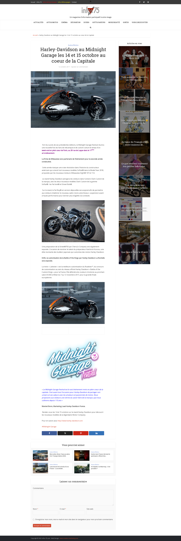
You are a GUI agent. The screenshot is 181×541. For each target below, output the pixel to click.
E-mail (63, 509)
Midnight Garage (49, 426)
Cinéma (64, 22)
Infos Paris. (134, 231)
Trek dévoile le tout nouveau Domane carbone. (134, 186)
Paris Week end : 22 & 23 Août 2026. (134, 57)
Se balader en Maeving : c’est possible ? (100, 467)
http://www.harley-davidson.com (70, 421)
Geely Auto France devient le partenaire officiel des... (100, 455)
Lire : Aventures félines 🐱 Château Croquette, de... (134, 121)
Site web (90, 509)
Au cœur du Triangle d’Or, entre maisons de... (134, 143)
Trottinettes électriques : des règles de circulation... (134, 209)
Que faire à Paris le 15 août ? (134, 253)
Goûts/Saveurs (98, 22)
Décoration (75, 22)
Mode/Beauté (114, 22)
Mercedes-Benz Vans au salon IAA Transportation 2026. (60, 455)
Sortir (126, 22)
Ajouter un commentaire (79, 67)
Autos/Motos (52, 22)
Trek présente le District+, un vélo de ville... (134, 78)
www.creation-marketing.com (69, 538)
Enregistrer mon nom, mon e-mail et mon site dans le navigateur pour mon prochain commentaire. (74, 519)
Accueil (35, 35)
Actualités (38, 22)
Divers (86, 22)
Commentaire (38, 488)
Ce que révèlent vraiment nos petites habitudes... (134, 165)
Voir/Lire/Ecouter (140, 22)
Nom (35, 509)
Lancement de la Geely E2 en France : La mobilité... (59, 467)
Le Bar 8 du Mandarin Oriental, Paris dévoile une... (134, 100)
